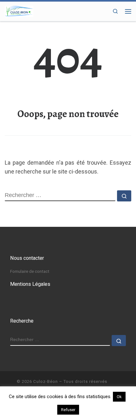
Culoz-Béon (45, 381)
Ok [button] (119, 396)
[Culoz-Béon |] (19, 11)
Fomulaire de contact (29, 271)
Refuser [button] (68, 409)
